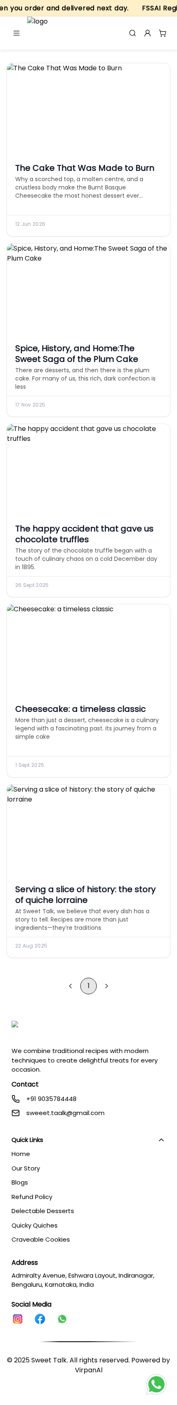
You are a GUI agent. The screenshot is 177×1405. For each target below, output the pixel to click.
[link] (18, 1319)
